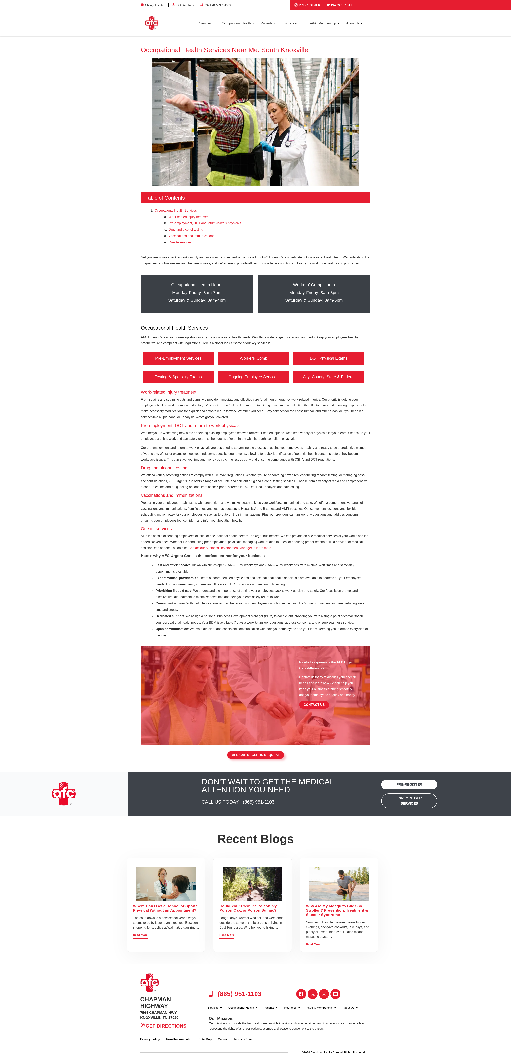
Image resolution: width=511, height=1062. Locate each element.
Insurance (290, 23)
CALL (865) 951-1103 (218, 5)
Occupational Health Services (176, 210)
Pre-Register (309, 5)
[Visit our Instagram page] (324, 994)
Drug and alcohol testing (186, 229)
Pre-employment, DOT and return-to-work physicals (205, 223)
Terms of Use (242, 1039)
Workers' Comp (253, 358)
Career (222, 1039)
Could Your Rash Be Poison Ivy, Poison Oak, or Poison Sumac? (248, 908)
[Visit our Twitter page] (313, 994)
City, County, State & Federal (328, 377)
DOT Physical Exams (328, 358)
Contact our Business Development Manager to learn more (229, 548)
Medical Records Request (255, 755)
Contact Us (314, 704)
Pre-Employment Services (178, 358)
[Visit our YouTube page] (335, 994)
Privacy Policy (150, 1039)
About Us (352, 23)
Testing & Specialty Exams (178, 377)
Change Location (155, 5)
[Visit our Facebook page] (301, 994)
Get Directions (185, 5)
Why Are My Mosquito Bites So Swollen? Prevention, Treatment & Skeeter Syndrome (337, 910)
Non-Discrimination (179, 1039)
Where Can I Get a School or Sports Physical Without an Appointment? (165, 908)
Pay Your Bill (341, 5)
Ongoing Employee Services (253, 377)
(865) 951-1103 (258, 802)
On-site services (180, 242)
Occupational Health (236, 23)
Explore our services (409, 800)
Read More (140, 934)
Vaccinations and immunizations (191, 236)
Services (205, 23)
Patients (266, 23)
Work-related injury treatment (189, 217)
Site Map (205, 1039)
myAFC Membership (321, 23)
